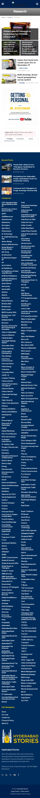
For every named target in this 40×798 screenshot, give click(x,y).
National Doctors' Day (29, 385)
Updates (24, 657)
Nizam (23, 414)
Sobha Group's (26, 539)
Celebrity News (7, 338)
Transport (25, 642)
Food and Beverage (9, 522)
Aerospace (6, 225)
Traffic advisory (27, 640)
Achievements (7, 219)
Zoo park (24, 700)
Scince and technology (25, 527)
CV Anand (5, 397)
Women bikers (26, 686)
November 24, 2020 (24, 70)
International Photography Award (28, 271)
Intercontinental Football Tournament (29, 264)
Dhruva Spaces (7, 420)
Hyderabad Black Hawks (8, 632)
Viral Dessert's (26, 669)
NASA (23, 379)
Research (17, 17)
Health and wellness (9, 597)
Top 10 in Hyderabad (28, 631)
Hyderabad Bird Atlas (9, 628)
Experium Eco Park (9, 494)
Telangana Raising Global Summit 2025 (28, 618)
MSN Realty (25, 354)
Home (3, 17)
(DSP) (4, 214)
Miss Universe (26, 342)
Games (4, 546)
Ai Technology (7, 234)
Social (23, 542)
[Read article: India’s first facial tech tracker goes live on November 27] (9, 64)
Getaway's (5, 552)
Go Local (5, 715)
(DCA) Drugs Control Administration (9, 210)
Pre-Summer (26, 474)
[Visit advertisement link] (20, 106)
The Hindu (22, 83)
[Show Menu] (3, 4)
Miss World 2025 (27, 345)
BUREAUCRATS (7, 320)
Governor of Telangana (10, 587)
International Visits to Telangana (29, 281)
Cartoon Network (8, 335)
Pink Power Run (27, 460)
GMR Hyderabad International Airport (9, 577)
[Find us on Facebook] (18, 775)
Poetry (23, 462)
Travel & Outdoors (28, 645)
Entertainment (7, 469)
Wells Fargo (25, 677)
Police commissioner (29, 471)
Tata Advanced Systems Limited (27, 597)
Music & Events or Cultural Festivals (27, 368)
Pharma (24, 454)
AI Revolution (6, 231)
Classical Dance (8, 364)
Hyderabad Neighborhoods (7, 652)
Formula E (5, 534)
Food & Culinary (7, 519)
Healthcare (6, 600)
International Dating (28, 268)
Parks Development (28, 443)
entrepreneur (6, 477)
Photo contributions (28, 457)
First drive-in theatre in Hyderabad (10, 515)
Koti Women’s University (26, 305)
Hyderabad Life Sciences (7, 647)
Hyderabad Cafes (8, 640)
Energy (4, 466)
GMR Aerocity (7, 574)
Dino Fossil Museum (9, 434)
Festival (4, 506)
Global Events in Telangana (7, 567)
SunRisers (25, 567)
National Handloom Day (28, 389)
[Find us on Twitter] (10, 775)
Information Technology (25, 239)
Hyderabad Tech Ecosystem (8, 667)
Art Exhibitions (7, 268)
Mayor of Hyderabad (28, 331)
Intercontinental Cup (28, 260)
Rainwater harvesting (29, 492)
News (23, 406)
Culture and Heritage (9, 394)
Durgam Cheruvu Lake (10, 447)
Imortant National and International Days (10, 698)
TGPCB (24, 622)
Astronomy (6, 286)
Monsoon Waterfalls (28, 348)
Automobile (6, 289)
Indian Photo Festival (29, 231)
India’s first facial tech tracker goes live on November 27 (27, 62)
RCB (22, 503)
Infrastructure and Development (28, 247)
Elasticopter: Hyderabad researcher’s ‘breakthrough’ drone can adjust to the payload (29, 47)
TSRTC (23, 651)
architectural (6, 255)
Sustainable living (28, 579)
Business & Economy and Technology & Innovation (9, 327)
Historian (5, 612)
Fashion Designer (8, 503)
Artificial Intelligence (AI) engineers (9, 279)
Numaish (24, 417)
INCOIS (4, 702)
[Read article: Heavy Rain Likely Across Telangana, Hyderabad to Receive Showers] (7, 167)
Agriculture (6, 228)
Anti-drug (5, 252)
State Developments (28, 564)
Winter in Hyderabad (28, 683)
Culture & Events (8, 388)
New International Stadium (27, 402)
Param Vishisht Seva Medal (28, 436)
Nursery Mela (26, 422)
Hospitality (6, 622)
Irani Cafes (25, 288)
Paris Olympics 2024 (28, 440)
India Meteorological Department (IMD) (29, 215)
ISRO (23, 290)
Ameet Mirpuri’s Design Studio (7, 248)
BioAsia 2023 (6, 304)
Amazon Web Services (10, 244)
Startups (24, 561)
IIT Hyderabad (7, 694)
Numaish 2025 (26, 419)
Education (5, 453)
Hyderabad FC (7, 643)
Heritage (5, 603)
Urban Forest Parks (28, 666)
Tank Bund (25, 594)
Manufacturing (26, 322)
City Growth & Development (7, 352)
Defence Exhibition (8, 409)
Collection (5, 369)
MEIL (23, 333)
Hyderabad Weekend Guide (9, 672)
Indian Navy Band (27, 228)
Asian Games (6, 283)
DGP (3, 417)
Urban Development (28, 663)
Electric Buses (7, 460)
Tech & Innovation (27, 604)
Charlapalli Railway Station (9, 342)
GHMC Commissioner (10, 557)
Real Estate (25, 505)
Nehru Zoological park (29, 399)
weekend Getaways (28, 674)
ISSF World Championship (26, 294)
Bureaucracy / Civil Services (8, 316)
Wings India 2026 (27, 680)
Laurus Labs (25, 308)
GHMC (4, 554)
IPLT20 (23, 285)
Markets (24, 325)
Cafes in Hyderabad (9, 332)
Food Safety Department (6, 530)
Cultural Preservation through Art (10, 385)
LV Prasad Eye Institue (29, 316)
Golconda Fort (7, 581)
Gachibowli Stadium (9, 543)
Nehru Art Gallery (27, 393)
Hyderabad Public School (8, 659)
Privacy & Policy (8, 720)
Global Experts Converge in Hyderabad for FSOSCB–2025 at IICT (17, 34)
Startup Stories (26, 558)
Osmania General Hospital (27, 426)
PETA (23, 451)
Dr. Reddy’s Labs (8, 444)
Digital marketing (8, 431)
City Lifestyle (6, 356)
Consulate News (8, 372)
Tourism (24, 634)
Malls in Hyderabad (28, 319)
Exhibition (5, 491)
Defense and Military (9, 412)
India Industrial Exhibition (26, 211)
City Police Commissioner (7, 360)
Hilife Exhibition (7, 606)
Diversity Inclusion (8, 437)
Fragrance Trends (8, 537)
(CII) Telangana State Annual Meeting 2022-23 (10, 204)
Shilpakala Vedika (27, 533)
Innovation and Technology (26, 256)
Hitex (3, 620)
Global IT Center (8, 571)
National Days (26, 382)
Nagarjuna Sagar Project (27, 375)
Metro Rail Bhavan (27, 336)
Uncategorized (26, 654)
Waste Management (28, 671)
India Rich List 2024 (28, 219)
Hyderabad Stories (22, 789)
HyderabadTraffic (8, 687)
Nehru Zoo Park (27, 396)
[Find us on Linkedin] (6, 775)
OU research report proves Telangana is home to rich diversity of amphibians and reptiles (10, 46)
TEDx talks (25, 610)
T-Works (24, 585)
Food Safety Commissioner (7, 526)
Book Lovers (6, 309)
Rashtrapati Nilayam (28, 500)
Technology (25, 607)
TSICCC (24, 648)
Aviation (5, 292)
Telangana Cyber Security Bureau (27, 614)
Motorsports (26, 351)
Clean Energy (6, 366)
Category (10, 17)
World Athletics (26, 695)
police (23, 465)
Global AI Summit (8, 560)
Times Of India (23, 68)
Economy (5, 450)
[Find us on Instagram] (2, 775)
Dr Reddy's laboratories (6, 440)
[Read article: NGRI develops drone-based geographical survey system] (9, 79)
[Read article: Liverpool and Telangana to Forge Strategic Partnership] (7, 190)
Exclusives (5, 488)
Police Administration (29, 468)
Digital (4, 428)
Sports (23, 552)
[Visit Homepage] (20, 4)
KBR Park (24, 301)
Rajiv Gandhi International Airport (28, 496)
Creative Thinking (8, 378)
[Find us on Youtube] (15, 775)
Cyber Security (7, 400)
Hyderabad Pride (8, 656)
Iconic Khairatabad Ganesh (9, 690)
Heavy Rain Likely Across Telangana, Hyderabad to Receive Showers (24, 167)
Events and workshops (10, 485)
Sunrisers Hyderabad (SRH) (29, 571)
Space (23, 545)
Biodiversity (6, 306)
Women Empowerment (29, 689)
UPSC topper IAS (27, 660)
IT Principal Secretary (29, 298)
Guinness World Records (7, 594)
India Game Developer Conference (29, 206)
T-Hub (23, 582)
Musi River (25, 361)
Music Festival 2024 (28, 372)
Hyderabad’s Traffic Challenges (9, 683)
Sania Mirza (25, 517)
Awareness (6, 298)
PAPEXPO (24, 433)
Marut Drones (26, 328)
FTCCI (4, 540)
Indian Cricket (26, 225)
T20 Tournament (27, 588)
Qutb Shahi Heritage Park (28, 481)
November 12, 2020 (32, 83)
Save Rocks (25, 520)
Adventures (6, 222)
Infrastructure (26, 243)
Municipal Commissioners (27, 357)
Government (6, 584)
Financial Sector (8, 511)
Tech (23, 601)
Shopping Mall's (27, 536)
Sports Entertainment (29, 555)
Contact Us (6, 717)
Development (6, 415)
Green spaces (7, 590)
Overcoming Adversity (29, 430)
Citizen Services (8, 348)
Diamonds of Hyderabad (6, 424)
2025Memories (7, 216)
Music (23, 364)
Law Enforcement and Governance (29, 312)
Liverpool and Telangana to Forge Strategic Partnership (25, 189)
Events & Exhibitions (9, 483)
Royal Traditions (27, 511)
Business (5, 323)
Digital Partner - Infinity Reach (20, 791)
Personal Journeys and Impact (29, 447)
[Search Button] (37, 4)
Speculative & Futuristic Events (27, 549)
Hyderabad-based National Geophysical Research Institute (9, 677)
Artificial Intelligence (9, 276)
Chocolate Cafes (8, 345)
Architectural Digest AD (9, 258)
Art (3, 262)
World (23, 692)
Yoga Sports (25, 698)
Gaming (4, 549)
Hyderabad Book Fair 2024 (9, 637)
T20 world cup (26, 591)
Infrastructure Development (26, 252)
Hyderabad (6, 625)
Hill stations (6, 609)
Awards (4, 295)
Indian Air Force (27, 222)
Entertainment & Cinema (8, 473)
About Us (5, 723)
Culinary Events (7, 381)
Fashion (5, 500)
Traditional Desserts (29, 637)
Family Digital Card (9, 497)
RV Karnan (25, 514)
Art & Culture (6, 265)
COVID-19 (5, 375)
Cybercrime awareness (10, 403)
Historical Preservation (6, 616)
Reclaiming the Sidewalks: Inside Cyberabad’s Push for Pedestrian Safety (25, 178)
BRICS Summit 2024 (9, 312)
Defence (5, 406)
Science (24, 523)
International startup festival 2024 (28, 276)
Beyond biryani (7, 301)
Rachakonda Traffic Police (28, 488)
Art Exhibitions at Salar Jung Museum (10, 272)
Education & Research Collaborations (10, 457)
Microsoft (25, 339)
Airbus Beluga (7, 241)
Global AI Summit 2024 (10, 563)
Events (4, 480)
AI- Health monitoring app (10, 238)
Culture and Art (7, 391)
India (23, 202)
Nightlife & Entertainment (26, 410)
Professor (25, 477)
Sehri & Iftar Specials (29, 530)
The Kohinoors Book (28, 628)
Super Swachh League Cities (29, 575)
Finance (4, 509)
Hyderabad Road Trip (9, 663)
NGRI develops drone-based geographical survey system (27, 77)
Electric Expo (6, 463)
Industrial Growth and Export (29, 235)
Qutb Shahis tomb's (28, 485)
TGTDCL (24, 625)
